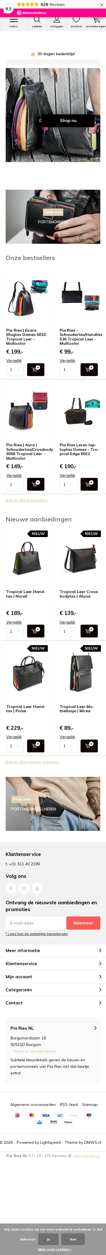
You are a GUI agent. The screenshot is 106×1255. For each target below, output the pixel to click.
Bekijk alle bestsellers (26, 506)
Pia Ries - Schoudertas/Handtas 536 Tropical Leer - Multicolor (81, 343)
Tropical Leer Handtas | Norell (26, 600)
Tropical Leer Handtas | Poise (26, 715)
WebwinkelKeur (86, 1162)
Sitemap (90, 1111)
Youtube (37, 894)
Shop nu (68, 127)
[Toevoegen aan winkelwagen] (35, 376)
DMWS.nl (92, 1148)
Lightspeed (50, 1148)
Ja (48, 1239)
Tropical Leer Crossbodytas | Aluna (79, 600)
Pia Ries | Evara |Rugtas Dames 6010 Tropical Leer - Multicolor (26, 343)
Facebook (11, 894)
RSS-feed (69, 1111)
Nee (73, 1239)
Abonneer (83, 929)
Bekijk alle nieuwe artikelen (33, 768)
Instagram (24, 894)
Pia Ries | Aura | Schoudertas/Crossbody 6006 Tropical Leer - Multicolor (29, 458)
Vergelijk (14, 367)
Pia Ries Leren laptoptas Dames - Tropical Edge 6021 (79, 456)
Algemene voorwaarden (33, 1111)
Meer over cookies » (54, 1249)
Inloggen (56, 26)
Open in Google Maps (35, 1057)
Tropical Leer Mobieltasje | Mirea (77, 715)
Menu (14, 26)
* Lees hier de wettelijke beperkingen (37, 940)
